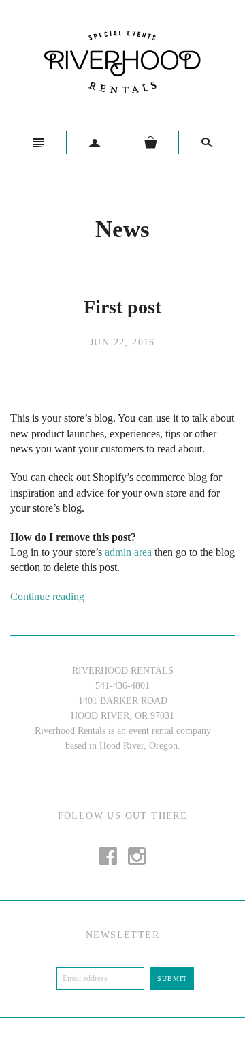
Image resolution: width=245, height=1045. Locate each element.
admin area (128, 552)
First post (122, 306)
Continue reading (47, 596)
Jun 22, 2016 (122, 342)
